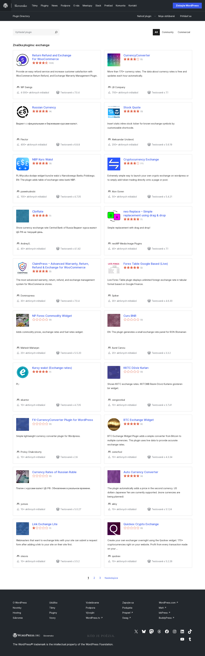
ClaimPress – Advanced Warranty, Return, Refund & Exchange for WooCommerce (60, 265)
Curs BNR (129, 315)
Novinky (17, 607)
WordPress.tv (94, 617)
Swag (126, 617)
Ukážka (53, 602)
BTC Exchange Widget (138, 420)
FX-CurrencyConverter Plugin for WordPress (62, 420)
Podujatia (127, 607)
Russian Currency (44, 107)
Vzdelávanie (92, 602)
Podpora (90, 607)
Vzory (52, 617)
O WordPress (20, 602)
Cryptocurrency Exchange (141, 159)
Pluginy (53, 612)
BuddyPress (166, 617)
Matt (162, 607)
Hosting (17, 612)
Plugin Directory (21, 16)
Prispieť (127, 612)
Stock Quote (132, 107)
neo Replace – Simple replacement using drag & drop (144, 213)
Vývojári (90, 612)
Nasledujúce (111, 578)
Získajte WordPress (187, 5)
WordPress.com (168, 602)
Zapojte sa (128, 602)
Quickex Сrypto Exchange (141, 524)
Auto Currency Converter (140, 472)
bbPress (164, 612)
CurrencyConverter (136, 55)
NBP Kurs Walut (42, 159)
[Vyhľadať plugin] (56, 32)
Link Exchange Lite (44, 524)
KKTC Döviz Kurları (135, 367)
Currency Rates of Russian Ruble (54, 472)
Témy (52, 607)
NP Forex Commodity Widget (52, 315)
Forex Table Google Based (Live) (145, 263)
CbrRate (37, 211)
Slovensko (48, 635)
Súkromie (18, 617)
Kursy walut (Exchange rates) (52, 367)
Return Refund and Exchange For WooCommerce (51, 57)
